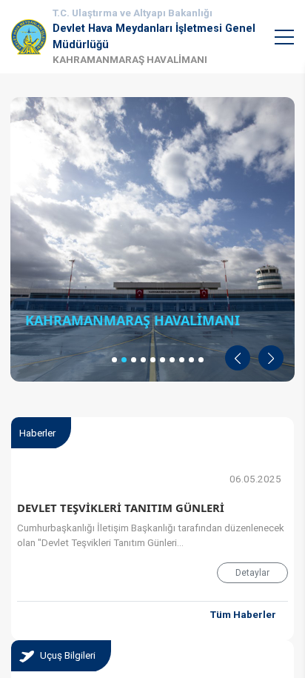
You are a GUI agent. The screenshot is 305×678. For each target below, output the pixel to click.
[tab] (61, 656)
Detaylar (252, 573)
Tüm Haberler (243, 614)
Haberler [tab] (37, 433)
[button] (237, 357)
